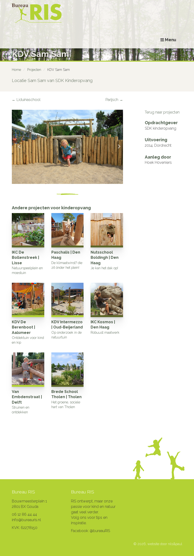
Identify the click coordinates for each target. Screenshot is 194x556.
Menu (170, 39)
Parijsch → (114, 99)
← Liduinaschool (26, 99)
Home (16, 70)
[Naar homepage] (97, 13)
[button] (17, 147)
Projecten (34, 70)
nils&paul (175, 544)
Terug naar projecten (162, 112)
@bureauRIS (100, 531)
